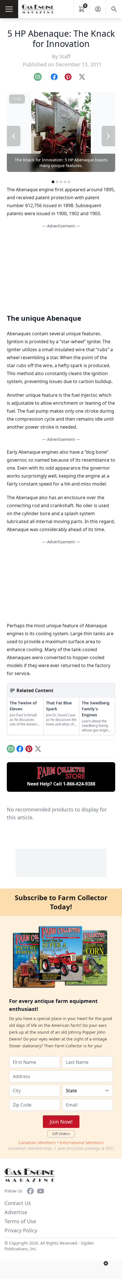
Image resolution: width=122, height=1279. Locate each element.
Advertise (16, 1212)
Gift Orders (61, 1133)
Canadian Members (37, 1142)
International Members (82, 1142)
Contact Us (18, 1203)
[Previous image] (13, 136)
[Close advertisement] (105, 1263)
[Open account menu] (97, 9)
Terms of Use (20, 1221)
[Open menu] (9, 9)
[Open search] (114, 9)
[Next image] (108, 136)
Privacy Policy (21, 1230)
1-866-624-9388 (79, 784)
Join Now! (61, 1121)
